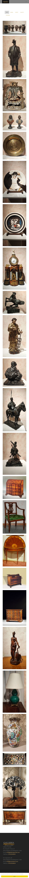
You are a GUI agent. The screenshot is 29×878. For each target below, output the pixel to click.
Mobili (11, 12)
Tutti (7, 12)
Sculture (8, 15)
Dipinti (16, 12)
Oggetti (22, 12)
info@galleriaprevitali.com (13, 852)
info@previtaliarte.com (12, 861)
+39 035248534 (12, 863)
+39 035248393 (12, 854)
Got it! (14, 876)
